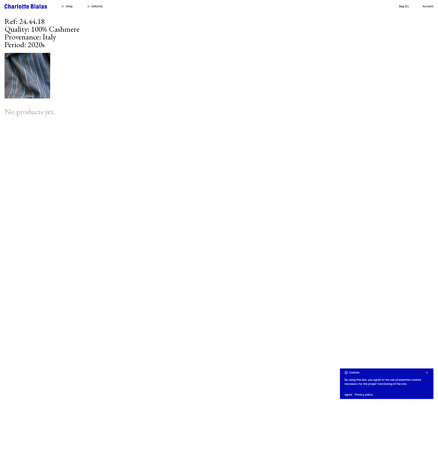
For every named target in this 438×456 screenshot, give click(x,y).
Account (427, 6)
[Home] (26, 6)
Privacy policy (364, 394)
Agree (348, 394)
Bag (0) (404, 6)
